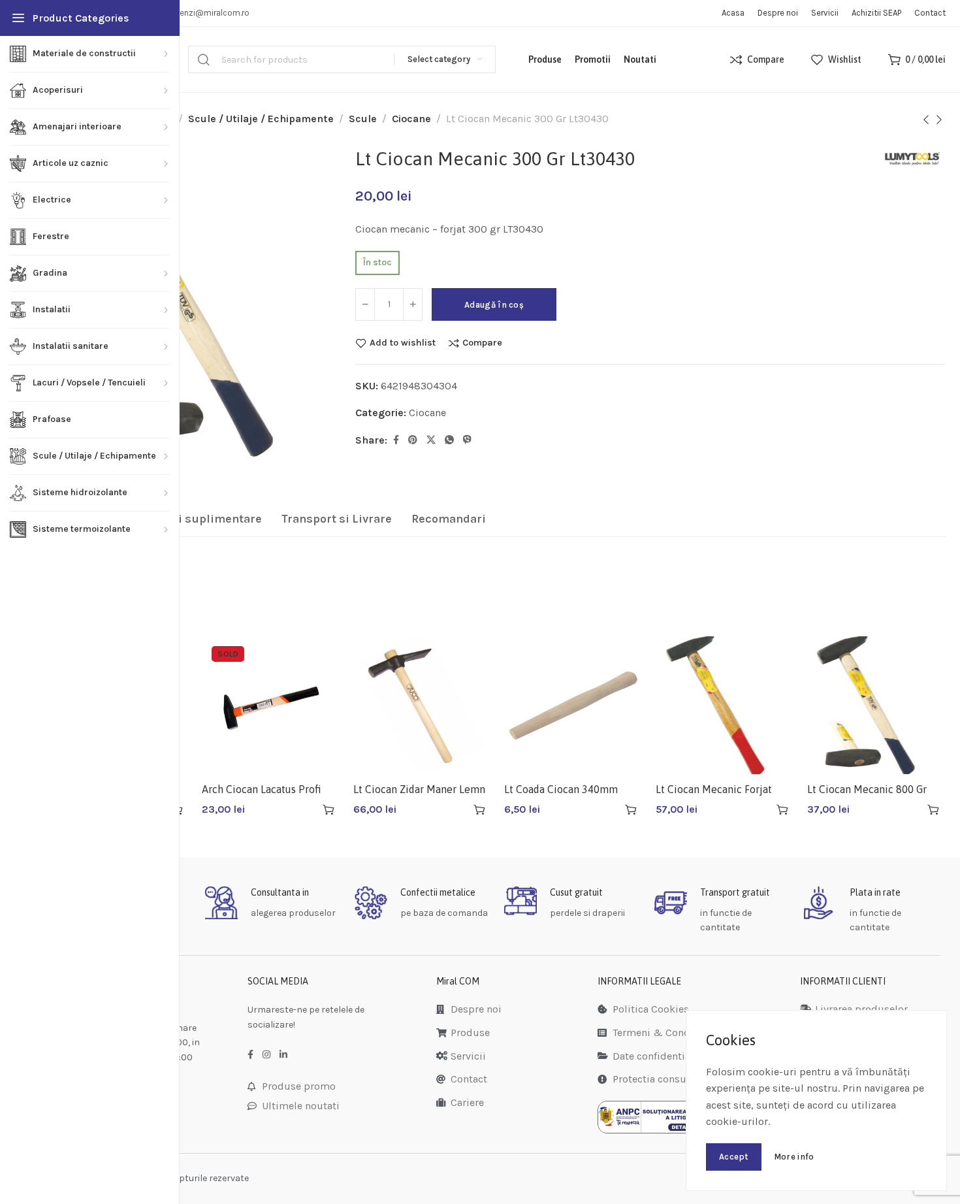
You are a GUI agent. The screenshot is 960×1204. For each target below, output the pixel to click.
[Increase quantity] (413, 304)
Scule (363, 118)
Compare (482, 343)
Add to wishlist (403, 343)
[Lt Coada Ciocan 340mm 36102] (573, 705)
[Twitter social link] (431, 440)
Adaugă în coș (494, 305)
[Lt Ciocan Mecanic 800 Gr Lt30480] (876, 705)
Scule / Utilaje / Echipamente (261, 118)
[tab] (194, 519)
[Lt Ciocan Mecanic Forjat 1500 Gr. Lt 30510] (725, 705)
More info (794, 1157)
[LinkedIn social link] (283, 1055)
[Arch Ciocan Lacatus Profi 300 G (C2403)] (271, 705)
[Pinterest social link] (413, 440)
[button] (479, 809)
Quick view (305, 810)
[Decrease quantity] (365, 304)
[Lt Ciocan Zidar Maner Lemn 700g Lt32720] (422, 705)
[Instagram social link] (266, 1055)
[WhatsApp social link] (449, 440)
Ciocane (411, 118)
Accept (733, 1157)
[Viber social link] (467, 440)
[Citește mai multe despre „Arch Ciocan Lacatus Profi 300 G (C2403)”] (328, 809)
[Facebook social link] (396, 440)
